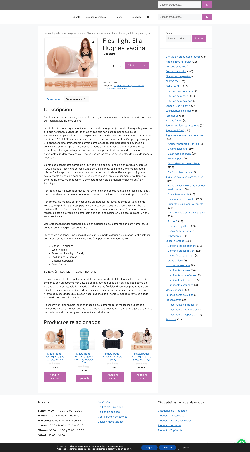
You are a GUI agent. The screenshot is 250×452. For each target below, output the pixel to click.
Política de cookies (109, 411)
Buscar (169, 33)
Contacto (136, 17)
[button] (93, 42)
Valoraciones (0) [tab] (76, 99)
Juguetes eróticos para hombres (69, 33)
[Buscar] (207, 4)
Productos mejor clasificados (174, 420)
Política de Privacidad (110, 407)
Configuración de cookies (112, 416)
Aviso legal (104, 402)
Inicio (47, 33)
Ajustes (185, 447)
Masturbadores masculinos (102, 33)
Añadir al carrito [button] (55, 376)
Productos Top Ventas (171, 430)
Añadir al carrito (137, 65)
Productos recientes (169, 425)
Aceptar (149, 447)
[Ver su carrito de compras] (149, 17)
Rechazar (167, 447)
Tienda (118, 17)
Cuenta (76, 17)
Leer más (83, 378)
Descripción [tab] (54, 99)
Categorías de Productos (172, 410)
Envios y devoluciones (111, 421)
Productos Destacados (171, 415)
